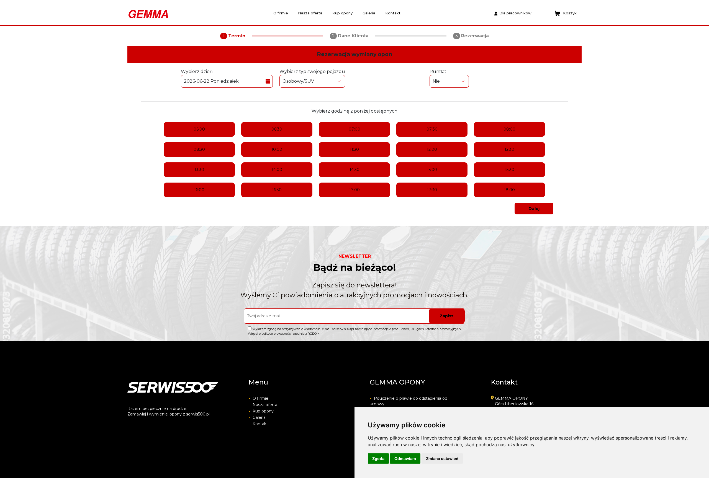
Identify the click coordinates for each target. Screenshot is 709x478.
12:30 (509, 149)
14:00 (277, 169)
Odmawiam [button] (405, 458)
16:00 (199, 189)
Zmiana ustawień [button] (442, 458)
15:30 (509, 169)
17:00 (354, 189)
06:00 (199, 129)
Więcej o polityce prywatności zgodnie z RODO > (283, 334)
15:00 (432, 169)
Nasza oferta (310, 13)
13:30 (199, 169)
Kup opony (342, 13)
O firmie (280, 13)
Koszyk (570, 13)
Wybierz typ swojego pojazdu (312, 71)
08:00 (509, 129)
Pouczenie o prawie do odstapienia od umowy (408, 401)
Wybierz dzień (197, 71)
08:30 (199, 149)
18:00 (509, 189)
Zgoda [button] (378, 458)
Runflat (438, 71)
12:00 (432, 149)
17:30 (432, 189)
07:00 (354, 129)
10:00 (276, 149)
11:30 (354, 149)
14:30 (354, 169)
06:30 (276, 129)
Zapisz (447, 315)
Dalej (534, 208)
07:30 (432, 129)
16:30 (277, 189)
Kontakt (392, 13)
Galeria (369, 13)
